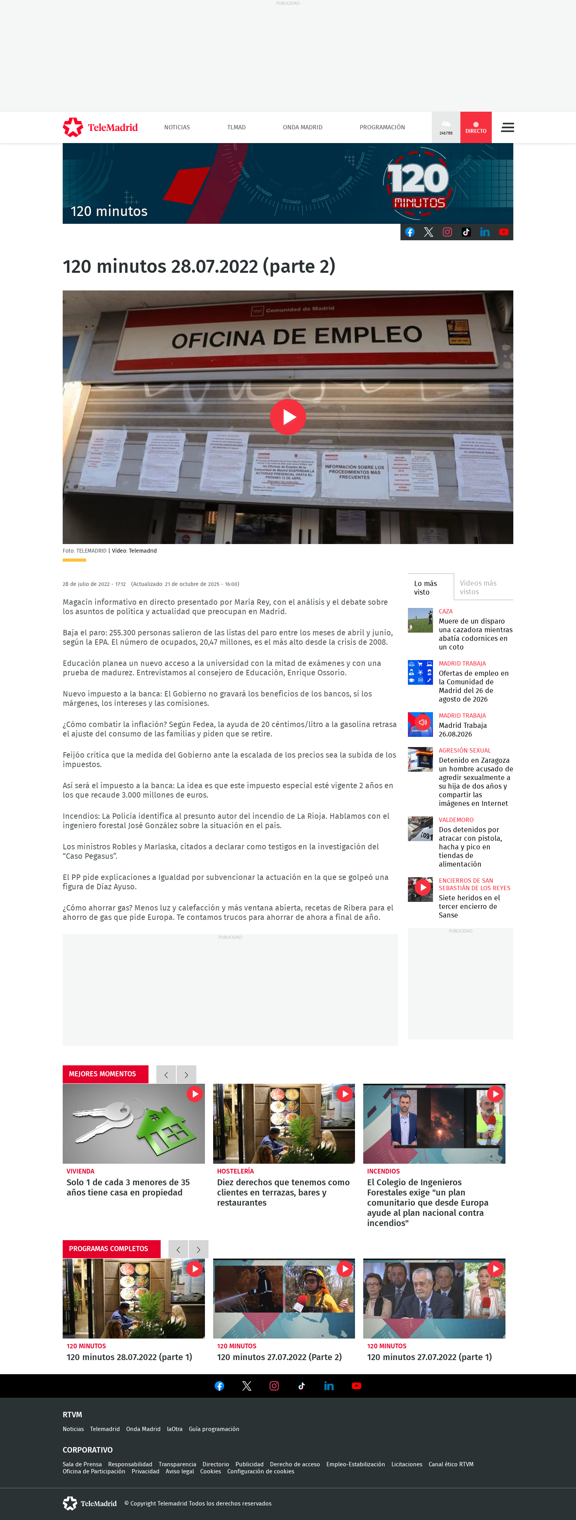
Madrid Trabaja (462, 663)
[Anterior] (166, 1074)
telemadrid (90, 1503)
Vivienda (80, 1171)
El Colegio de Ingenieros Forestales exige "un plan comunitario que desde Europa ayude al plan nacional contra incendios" (434, 1124)
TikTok (466, 232)
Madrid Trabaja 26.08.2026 (420, 724)
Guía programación (214, 1429)
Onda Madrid (302, 127)
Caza (446, 611)
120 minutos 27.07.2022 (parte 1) (434, 1299)
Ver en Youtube (356, 1386)
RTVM (72, 1415)
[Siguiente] (186, 1074)
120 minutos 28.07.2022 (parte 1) (134, 1299)
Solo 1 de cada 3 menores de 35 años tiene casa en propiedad (134, 1124)
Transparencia (177, 1464)
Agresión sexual (465, 750)
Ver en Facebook (219, 1387)
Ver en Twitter (247, 1387)
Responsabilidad (130, 1464)
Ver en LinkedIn (329, 1386)
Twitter (428, 232)
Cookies (210, 1472)
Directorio (216, 1464)
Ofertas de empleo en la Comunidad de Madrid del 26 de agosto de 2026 (420, 672)
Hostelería (235, 1171)
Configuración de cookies (260, 1472)
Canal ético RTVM (451, 1464)
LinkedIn (485, 232)
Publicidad (249, 1464)
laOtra (175, 1429)
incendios (383, 1171)
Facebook (409, 232)
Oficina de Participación (94, 1472)
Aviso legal (180, 1472)
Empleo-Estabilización (355, 1464)
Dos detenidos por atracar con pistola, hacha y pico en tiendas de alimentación (420, 828)
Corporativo (88, 1450)
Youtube (503, 232)
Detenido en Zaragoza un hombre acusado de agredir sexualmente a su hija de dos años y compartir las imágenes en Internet (420, 759)
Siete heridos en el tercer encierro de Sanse (420, 889)
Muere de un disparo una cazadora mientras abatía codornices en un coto (420, 620)
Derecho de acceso (295, 1464)
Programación (382, 127)
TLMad (236, 127)
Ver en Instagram (274, 1386)
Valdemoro (456, 820)
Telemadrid (105, 1429)
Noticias (177, 127)
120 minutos (86, 1346)
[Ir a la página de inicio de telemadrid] (100, 127)
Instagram (447, 232)
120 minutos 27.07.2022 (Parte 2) (284, 1299)
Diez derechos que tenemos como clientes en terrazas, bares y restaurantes (284, 1124)
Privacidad (145, 1472)
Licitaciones (406, 1464)
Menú (507, 127)
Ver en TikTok (302, 1387)
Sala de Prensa (82, 1464)
